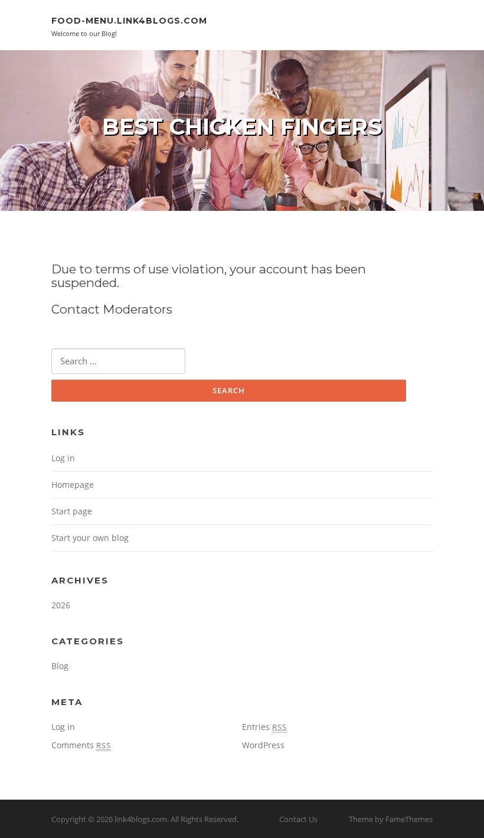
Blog (59, 665)
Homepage (72, 484)
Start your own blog (90, 537)
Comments (81, 745)
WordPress (263, 745)
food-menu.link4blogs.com (129, 20)
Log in (63, 458)
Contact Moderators (111, 309)
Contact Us (298, 819)
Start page (71, 511)
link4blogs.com (141, 819)
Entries (264, 726)
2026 (60, 605)
